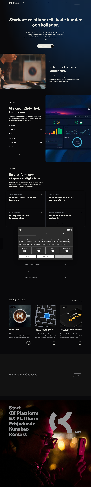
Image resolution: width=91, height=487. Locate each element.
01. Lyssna (12, 125)
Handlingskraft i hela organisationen (33, 271)
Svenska (69, 2)
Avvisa (27, 256)
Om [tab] (64, 233)
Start (15, 407)
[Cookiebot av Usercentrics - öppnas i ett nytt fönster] (66, 230)
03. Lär (11, 134)
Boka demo (77, 2)
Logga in (63, 2)
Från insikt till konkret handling (16, 194)
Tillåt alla (63, 256)
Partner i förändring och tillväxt (32, 284)
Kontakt (48, 2)
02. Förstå (12, 129)
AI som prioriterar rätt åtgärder (32, 264)
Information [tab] (45, 233)
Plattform (30, 2)
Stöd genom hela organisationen (56, 212)
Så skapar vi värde (43, 46)
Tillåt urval (45, 256)
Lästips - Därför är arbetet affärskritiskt (14, 223)
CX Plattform (23, 412)
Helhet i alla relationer (54, 194)
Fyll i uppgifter (77, 375)
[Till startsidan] (14, 2)
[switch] (38, 251)
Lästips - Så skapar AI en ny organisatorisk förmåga (56, 223)
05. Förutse (12, 142)
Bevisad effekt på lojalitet (31, 277)
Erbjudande (36, 2)
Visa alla (76, 300)
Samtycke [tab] (27, 233)
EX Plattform (23, 418)
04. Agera (12, 138)
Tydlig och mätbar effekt (14, 212)
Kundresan (13, 153)
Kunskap (43, 2)
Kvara (24, 2)
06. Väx (11, 147)
